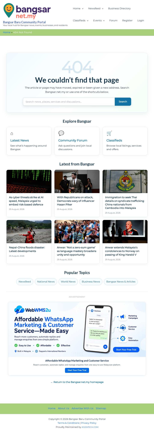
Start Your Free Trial (77, 370)
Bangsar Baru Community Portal (24, 22)
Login (140, 20)
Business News (91, 281)
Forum (113, 20)
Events (97, 20)
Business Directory (119, 8)
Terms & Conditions (68, 423)
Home (76, 8)
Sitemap (101, 408)
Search (123, 101)
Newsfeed (94, 8)
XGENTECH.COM (90, 427)
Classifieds (79, 20)
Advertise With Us (82, 408)
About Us (63, 408)
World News (68, 281)
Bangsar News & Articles (120, 281)
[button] (81, 9)
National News (46, 281)
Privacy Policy (88, 423)
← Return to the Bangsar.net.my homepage (77, 382)
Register (127, 20)
